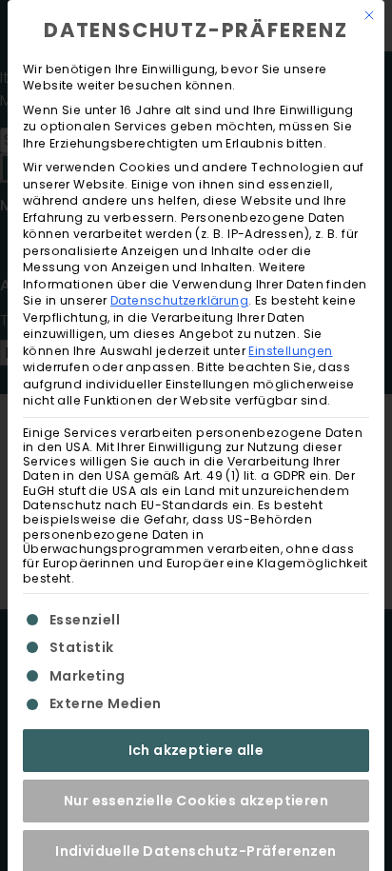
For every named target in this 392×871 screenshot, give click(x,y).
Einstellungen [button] (290, 351)
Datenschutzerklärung (179, 300)
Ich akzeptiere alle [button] (196, 750)
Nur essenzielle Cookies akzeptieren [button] (196, 800)
